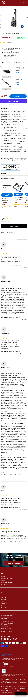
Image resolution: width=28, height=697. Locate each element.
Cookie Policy (21, 688)
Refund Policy (4, 607)
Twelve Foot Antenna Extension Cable (21, 81)
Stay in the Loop (14, 563)
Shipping (3, 599)
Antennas (12, 178)
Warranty (3, 597)
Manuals (3, 173)
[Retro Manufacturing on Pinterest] (13, 639)
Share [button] (20, 265)
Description (4, 108)
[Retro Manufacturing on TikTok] (16, 639)
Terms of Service (5, 688)
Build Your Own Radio (6, 578)
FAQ (2, 605)
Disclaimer (14, 688)
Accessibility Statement (7, 692)
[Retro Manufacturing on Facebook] (5, 639)
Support (3, 601)
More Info (6, 77)
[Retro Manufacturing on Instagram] (2, 639)
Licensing (18, 690)
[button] (7, 207)
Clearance (3, 580)
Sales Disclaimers (5, 584)
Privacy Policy (21, 686)
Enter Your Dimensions (7, 582)
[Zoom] (22, 26)
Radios (3, 576)
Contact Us (4, 603)
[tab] (22, 238)
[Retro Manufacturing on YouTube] (8, 639)
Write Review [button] (14, 226)
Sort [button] (2, 232)
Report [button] (16, 265)
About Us (3, 595)
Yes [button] (13, 265)
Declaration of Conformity (7, 690)
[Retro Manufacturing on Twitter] (10, 639)
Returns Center (5, 592)
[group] (14, 219)
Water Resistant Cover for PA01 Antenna (20, 69)
